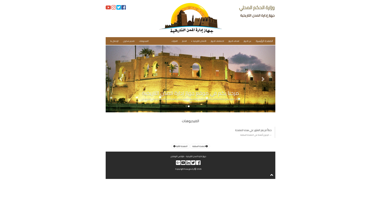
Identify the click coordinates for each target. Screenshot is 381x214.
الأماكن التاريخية (199, 41)
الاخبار (184, 41)
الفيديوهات (144, 41)
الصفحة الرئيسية (264, 40)
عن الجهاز (247, 41)
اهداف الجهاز (233, 41)
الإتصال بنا (114, 41)
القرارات (174, 41)
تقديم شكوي (129, 41)
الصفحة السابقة (199, 146)
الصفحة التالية (181, 146)
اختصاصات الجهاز (217, 41)
